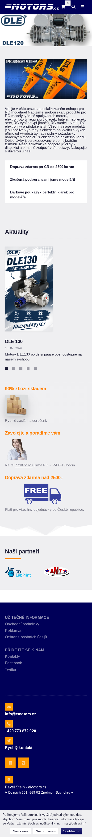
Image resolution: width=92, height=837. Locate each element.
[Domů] (32, 6)
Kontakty (12, 656)
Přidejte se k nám (24, 650)
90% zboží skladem (25, 388)
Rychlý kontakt (18, 748)
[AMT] (57, 572)
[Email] (9, 707)
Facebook (13, 663)
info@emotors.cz (20, 714)
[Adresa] (9, 779)
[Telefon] (9, 724)
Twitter (10, 670)
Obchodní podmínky (22, 624)
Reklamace (14, 631)
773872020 (23, 465)
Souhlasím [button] (71, 831)
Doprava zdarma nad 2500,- (34, 477)
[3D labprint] (18, 572)
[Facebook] (10, 762)
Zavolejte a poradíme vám (32, 432)
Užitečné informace (27, 617)
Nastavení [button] (20, 831)
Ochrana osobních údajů (26, 637)
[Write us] (9, 741)
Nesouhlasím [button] (46, 831)
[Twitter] (23, 762)
